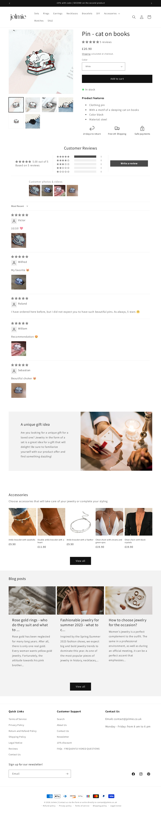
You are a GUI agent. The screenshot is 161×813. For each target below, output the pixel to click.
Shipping (86, 54)
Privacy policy (65, 806)
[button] (111, 13)
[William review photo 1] (18, 348)
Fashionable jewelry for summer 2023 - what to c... (79, 625)
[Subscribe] (67, 774)
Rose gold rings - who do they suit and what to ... (30, 625)
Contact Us (15, 754)
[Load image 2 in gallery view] (32, 104)
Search (60, 719)
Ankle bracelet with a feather (80, 540)
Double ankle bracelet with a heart (51, 541)
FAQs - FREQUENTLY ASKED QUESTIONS (78, 748)
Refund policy (49, 806)
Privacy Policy (16, 724)
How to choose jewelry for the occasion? (128, 622)
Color (84, 59)
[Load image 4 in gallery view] (65, 104)
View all (80, 561)
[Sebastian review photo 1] (18, 390)
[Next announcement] (151, 3)
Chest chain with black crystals (135, 541)
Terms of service (82, 806)
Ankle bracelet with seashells (22, 540)
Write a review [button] (129, 163)
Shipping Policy (17, 736)
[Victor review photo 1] (18, 240)
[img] (19, 215)
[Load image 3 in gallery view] (49, 104)
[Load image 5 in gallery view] (16, 121)
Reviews (13, 748)
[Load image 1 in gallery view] (16, 104)
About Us (62, 724)
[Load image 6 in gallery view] (32, 121)
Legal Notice (15, 742)
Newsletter (63, 736)
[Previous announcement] (9, 3)
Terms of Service (18, 719)
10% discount (64, 742)
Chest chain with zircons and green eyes (109, 541)
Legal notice (115, 806)
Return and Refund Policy (23, 730)
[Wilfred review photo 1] (18, 282)
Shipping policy (100, 806)
